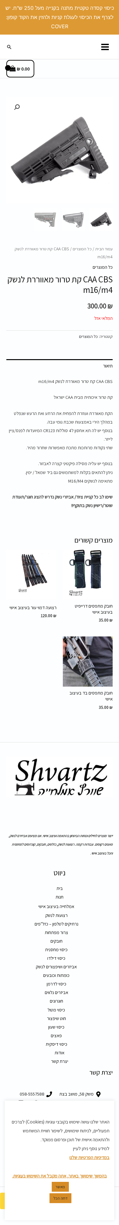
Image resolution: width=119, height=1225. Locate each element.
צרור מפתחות (56, 932)
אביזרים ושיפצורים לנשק (56, 967)
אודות (59, 1053)
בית (59, 888)
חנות (59, 897)
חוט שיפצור (56, 1018)
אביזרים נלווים (56, 992)
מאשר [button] (60, 1186)
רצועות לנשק (56, 915)
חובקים (56, 941)
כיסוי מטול (56, 1010)
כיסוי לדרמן (56, 984)
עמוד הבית (104, 249)
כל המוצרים (82, 249)
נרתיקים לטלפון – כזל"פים (56, 924)
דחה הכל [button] (60, 1198)
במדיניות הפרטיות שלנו (89, 1157)
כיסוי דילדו (56, 958)
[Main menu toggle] (105, 46)
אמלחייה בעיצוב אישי (56, 906)
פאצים (56, 1035)
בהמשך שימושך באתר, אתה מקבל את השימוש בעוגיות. (59, 1176)
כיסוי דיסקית (56, 1044)
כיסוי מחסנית (56, 949)
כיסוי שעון (56, 1027)
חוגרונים (56, 1001)
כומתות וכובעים (56, 975)
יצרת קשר (59, 1061)
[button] (9, 47)
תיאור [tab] (108, 366)
